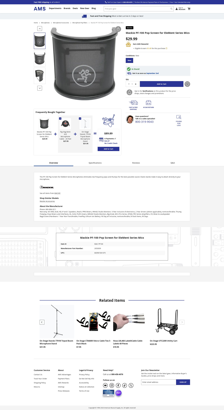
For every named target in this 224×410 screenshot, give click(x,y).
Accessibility (84, 383)
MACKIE (57, 193)
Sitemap (61, 387)
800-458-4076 (117, 374)
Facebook (118, 385)
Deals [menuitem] (75, 8)
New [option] (129, 60)
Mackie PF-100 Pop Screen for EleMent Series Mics (44, 134)
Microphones (45, 23)
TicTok (124, 385)
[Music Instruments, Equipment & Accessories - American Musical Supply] (40, 8)
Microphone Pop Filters (79, 23)
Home (36, 23)
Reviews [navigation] (136, 163)
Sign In (182, 8)
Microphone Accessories (61, 23)
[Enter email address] (160, 382)
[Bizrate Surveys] (111, 395)
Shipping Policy (40, 383)
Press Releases (64, 391)
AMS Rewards (63, 383)
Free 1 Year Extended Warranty (180, 2)
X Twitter (131, 385)
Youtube (105, 385)
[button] (189, 8)
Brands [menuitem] (67, 8)
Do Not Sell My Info (86, 378)
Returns (37, 387)
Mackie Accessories (47, 201)
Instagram (111, 385)
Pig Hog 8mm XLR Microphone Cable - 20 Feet (65, 135)
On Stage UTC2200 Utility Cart (163, 341)
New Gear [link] (84, 8)
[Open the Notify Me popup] (129, 92)
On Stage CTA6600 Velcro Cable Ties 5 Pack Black (93, 342)
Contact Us (38, 374)
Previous (42, 322)
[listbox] (158, 60)
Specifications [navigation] (95, 163)
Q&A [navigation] (173, 163)
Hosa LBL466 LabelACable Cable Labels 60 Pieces (127, 342)
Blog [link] (94, 8)
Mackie (129, 28)
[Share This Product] (118, 29)
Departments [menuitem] (55, 8)
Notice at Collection (86, 387)
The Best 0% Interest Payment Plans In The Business (151, 2)
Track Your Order (40, 378)
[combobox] (139, 8)
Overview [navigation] (53, 163)
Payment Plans (63, 378)
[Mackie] (47, 191)
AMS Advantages (64, 374)
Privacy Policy (84, 374)
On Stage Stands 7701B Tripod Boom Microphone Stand (85, 136)
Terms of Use (84, 391)
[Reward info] (166, 48)
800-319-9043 (144, 122)
